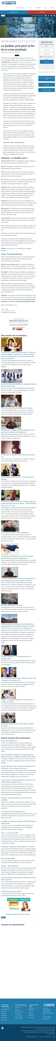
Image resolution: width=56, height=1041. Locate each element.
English (3, 15)
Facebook (32, 1009)
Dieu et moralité (19, 1016)
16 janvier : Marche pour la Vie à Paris (11, 605)
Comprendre (37, 7)
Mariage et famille (19, 1011)
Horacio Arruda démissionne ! (9, 741)
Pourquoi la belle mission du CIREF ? (11, 891)
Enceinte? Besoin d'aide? (38, 15)
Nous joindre (4, 1017)
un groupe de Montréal (18, 299)
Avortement (18, 1007)
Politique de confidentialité (31, 1036)
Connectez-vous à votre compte (45, 1036)
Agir (45, 7)
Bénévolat (3, 1013)
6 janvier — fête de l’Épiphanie (9, 866)
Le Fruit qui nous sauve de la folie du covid (13, 811)
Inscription (3, 1011)
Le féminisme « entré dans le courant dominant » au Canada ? (18, 846)
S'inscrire (46, 85)
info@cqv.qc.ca (46, 1018)
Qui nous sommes (5, 1009)
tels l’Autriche (27, 58)
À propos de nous (20, 7)
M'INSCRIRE (14, 12)
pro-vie (25, 320)
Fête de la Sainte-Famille (8, 858)
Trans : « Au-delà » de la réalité (9, 833)
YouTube (32, 1017)
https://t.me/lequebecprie (17, 142)
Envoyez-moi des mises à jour (47, 58)
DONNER (42, 12)
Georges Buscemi (13, 41)
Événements (4, 1015)
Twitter (32, 1013)
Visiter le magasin (46, 90)
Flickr (31, 1011)
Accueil (3, 41)
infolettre (3, 917)
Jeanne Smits (6, 66)
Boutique (52, 7)
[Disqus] (18, 944)
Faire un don (4, 1019)
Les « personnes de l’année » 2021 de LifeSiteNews (14, 532)
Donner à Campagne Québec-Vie (46, 78)
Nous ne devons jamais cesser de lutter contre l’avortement (16, 408)
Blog (29, 7)
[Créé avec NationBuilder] (2, 1027)
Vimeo (31, 1015)
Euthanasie (17, 1009)
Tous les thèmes (19, 1018)
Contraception (18, 1014)
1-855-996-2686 (47, 1016)
